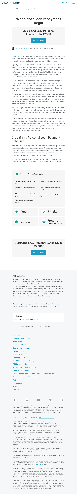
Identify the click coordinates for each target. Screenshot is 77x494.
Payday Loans (18, 351)
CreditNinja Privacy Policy (23, 361)
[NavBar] (73, 3)
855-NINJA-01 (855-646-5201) (26, 319)
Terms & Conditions (21, 370)
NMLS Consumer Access (46, 418)
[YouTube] (38, 400)
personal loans (17, 56)
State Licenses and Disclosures (26, 377)
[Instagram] (62, 400)
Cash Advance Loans (21, 348)
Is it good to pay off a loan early (51, 181)
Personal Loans (19, 335)
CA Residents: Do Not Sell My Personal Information (33, 374)
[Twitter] (50, 400)
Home (13, 9)
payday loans (16, 61)
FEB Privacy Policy (20, 364)
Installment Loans (20, 342)
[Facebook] (15, 400)
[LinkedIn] (27, 400)
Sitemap (16, 386)
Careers (16, 390)
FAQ (14, 380)
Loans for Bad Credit (21, 338)
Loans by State (19, 358)
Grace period (52, 85)
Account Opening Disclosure (24, 367)
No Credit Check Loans (22, 345)
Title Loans (17, 354)
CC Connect (18, 383)
